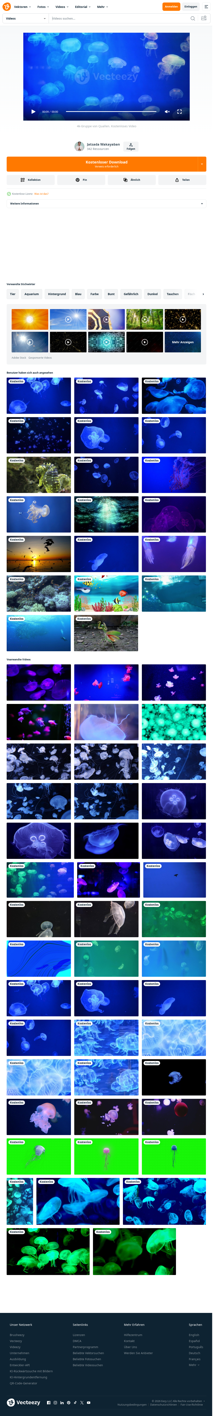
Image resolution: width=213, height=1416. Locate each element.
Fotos (41, 7)
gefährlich (131, 294)
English (191, 1335)
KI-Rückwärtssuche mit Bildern (30, 1371)
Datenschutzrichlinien (160, 1404)
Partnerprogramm (85, 1347)
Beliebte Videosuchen (87, 1365)
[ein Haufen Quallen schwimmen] (106, 396)
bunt (111, 294)
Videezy (14, 1347)
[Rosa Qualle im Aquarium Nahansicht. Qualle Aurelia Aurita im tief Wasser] (106, 722)
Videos (60, 7)
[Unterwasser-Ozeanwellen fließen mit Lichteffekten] (106, 514)
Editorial (81, 7)
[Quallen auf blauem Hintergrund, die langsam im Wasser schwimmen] (106, 435)
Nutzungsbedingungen (129, 1404)
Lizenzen (78, 1335)
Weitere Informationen (24, 203)
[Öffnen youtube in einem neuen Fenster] (88, 1402)
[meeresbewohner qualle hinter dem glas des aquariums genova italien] (174, 475)
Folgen (129, 149)
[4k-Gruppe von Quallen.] (40, 880)
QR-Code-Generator (23, 1383)
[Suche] (189, 18)
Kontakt (129, 1341)
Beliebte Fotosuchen (86, 1359)
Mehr (101, 7)
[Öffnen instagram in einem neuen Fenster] (55, 1402)
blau (78, 294)
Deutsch (192, 1353)
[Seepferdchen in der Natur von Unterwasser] (39, 475)
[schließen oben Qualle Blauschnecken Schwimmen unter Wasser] (106, 1117)
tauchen (173, 294)
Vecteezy (15, 1341)
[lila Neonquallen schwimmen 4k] (174, 514)
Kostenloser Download (105, 164)
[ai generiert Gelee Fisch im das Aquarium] (106, 1038)
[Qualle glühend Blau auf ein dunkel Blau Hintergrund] (78, 1201)
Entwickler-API (19, 1365)
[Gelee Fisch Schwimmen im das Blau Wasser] (39, 1117)
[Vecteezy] (6, 6)
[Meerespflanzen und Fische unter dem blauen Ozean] (106, 593)
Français (192, 1359)
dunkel (152, 294)
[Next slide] (196, 294)
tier (12, 294)
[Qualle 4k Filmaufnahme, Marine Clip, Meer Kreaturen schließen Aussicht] (39, 762)
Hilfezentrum (133, 1335)
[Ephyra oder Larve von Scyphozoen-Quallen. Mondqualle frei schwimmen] (174, 880)
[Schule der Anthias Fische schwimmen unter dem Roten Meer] (39, 593)
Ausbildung (17, 1359)
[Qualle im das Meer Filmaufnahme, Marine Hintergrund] (39, 919)
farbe (94, 294)
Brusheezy (16, 1335)
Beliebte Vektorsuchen (88, 1353)
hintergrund (57, 294)
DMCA (76, 1341)
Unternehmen (19, 1353)
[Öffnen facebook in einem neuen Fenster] (48, 1402)
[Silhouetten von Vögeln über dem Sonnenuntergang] (39, 554)
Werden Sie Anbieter (138, 1353)
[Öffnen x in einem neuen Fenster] (82, 1402)
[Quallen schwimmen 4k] (106, 475)
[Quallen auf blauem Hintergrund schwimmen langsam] (39, 396)
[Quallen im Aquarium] (20, 1201)
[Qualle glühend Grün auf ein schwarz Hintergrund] (48, 1251)
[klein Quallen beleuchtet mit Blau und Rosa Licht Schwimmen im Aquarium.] (39, 682)
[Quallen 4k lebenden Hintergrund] (39, 435)
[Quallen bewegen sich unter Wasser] (174, 396)
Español (191, 1341)
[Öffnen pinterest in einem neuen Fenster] (68, 1402)
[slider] (109, 111)
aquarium (32, 294)
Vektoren (20, 7)
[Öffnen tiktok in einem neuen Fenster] (75, 1402)
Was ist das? (41, 194)
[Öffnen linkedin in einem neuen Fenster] (62, 1402)
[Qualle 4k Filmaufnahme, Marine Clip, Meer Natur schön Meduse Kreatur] (174, 762)
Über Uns (130, 1347)
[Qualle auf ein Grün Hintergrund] (39, 1156)
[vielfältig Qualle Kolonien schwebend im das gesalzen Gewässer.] (174, 1117)
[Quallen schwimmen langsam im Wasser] (106, 554)
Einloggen (187, 6)
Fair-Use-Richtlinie (188, 1404)
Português (193, 1347)
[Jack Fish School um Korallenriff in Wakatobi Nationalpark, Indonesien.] (39, 633)
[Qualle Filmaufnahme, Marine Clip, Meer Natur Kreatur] (106, 762)
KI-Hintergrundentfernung (28, 1377)
